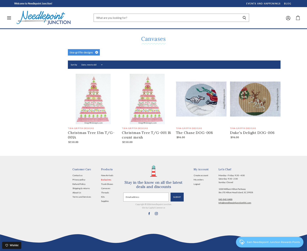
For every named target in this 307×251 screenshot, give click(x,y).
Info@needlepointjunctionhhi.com (235, 202)
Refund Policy (78, 184)
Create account (201, 175)
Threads (105, 192)
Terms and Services (81, 196)
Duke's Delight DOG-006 (252, 132)
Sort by (74, 65)
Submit (177, 197)
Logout (197, 184)
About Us (76, 192)
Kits (103, 196)
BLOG (287, 3)
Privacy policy (78, 179)
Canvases (105, 188)
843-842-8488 (225, 199)
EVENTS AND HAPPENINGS (263, 3)
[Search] (244, 18)
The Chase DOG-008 (194, 132)
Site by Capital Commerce (153, 207)
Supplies (105, 201)
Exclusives (106, 179)
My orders (199, 179)
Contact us (77, 175)
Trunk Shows (107, 184)
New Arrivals (107, 175)
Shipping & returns (81, 188)
